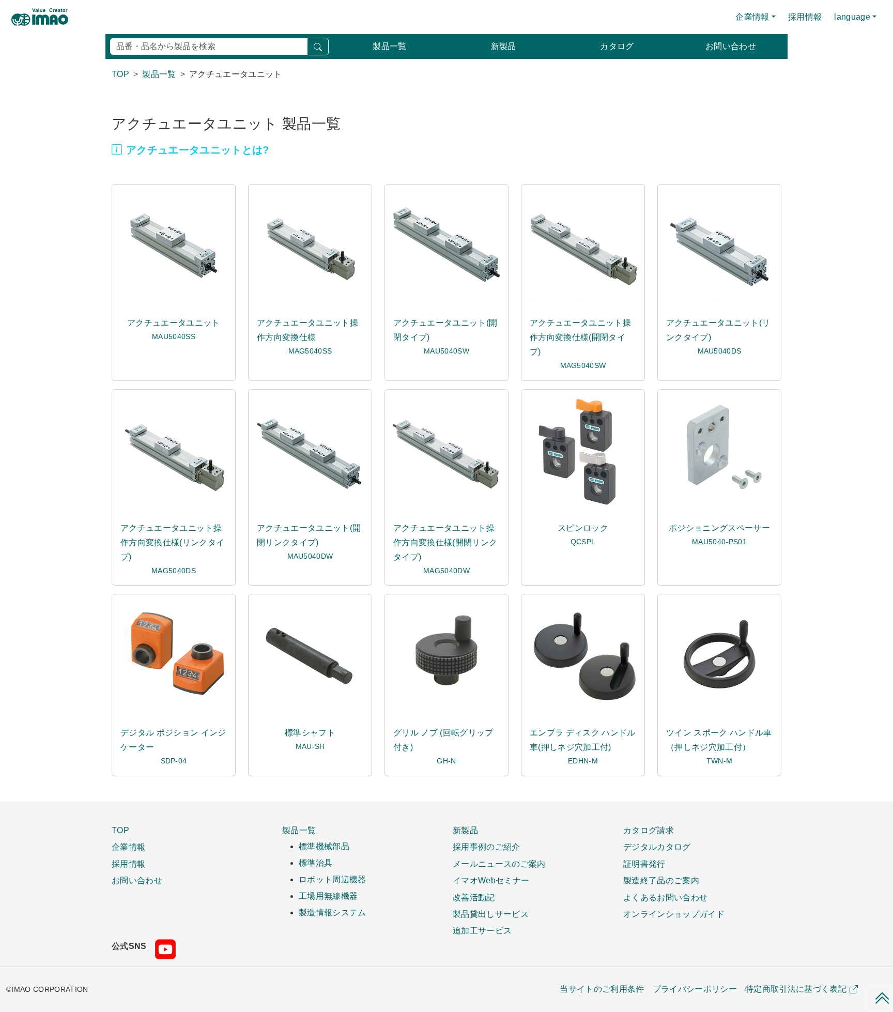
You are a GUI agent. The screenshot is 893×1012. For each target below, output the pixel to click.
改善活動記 (474, 897)
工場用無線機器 (328, 896)
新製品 (503, 46)
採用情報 (805, 16)
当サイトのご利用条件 (602, 989)
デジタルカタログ (657, 846)
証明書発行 (644, 863)
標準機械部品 (324, 846)
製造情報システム (332, 912)
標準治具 (315, 862)
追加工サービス (482, 930)
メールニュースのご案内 (499, 863)
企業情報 (128, 846)
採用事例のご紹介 (486, 846)
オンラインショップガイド (674, 913)
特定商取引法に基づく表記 (795, 989)
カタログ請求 (648, 830)
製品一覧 (389, 46)
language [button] (852, 16)
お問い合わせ (730, 46)
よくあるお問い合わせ (665, 897)
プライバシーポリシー (695, 989)
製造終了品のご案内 (661, 880)
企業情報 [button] (752, 16)
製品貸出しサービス (491, 913)
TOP (120, 830)
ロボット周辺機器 (332, 879)
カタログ (617, 46)
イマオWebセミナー (491, 880)
